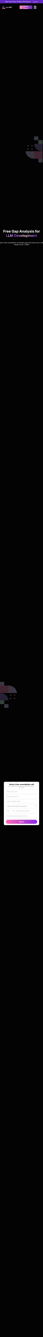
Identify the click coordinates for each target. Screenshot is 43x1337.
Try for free (26, 7)
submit (21, 822)
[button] (35, 7)
